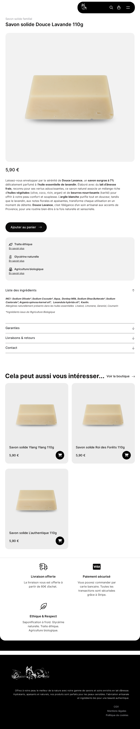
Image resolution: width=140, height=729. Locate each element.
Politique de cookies (117, 715)
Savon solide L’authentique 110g (33, 533)
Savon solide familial (18, 19)
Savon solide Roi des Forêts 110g (100, 447)
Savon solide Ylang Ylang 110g (31, 447)
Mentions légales (116, 711)
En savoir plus (16, 248)
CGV (116, 707)
